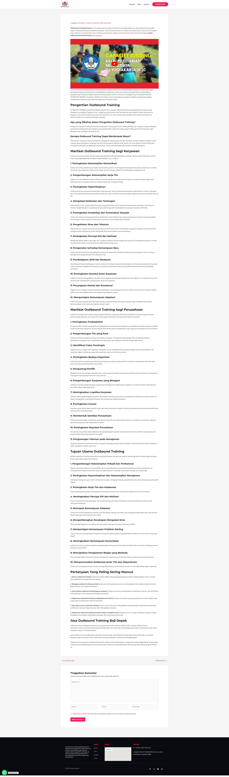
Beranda (132, 4)
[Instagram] (154, 769)
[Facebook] (150, 769)
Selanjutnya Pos (161, 661)
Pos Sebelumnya (67, 661)
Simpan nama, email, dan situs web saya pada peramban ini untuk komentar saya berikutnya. (104, 714)
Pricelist (146, 4)
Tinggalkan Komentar (77, 23)
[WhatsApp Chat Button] (4, 772)
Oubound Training (92, 23)
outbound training (146, 31)
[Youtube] (158, 769)
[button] (160, 4)
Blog (139, 4)
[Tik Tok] (162, 769)
